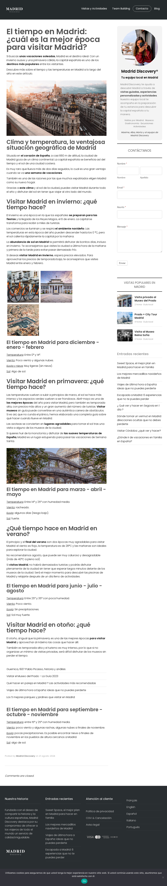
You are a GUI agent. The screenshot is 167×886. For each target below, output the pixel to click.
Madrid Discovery (25, 755)
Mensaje (122, 226)
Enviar (122, 263)
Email (120, 187)
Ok (84, 881)
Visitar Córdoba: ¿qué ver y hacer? (139, 431)
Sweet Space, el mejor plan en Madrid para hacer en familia (136, 365)
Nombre (122, 163)
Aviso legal (92, 825)
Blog (157, 8)
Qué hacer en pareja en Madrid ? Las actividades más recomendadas (51, 683)
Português (133, 827)
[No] (163, 877)
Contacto (142, 8)
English (131, 807)
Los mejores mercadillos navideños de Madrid (61, 826)
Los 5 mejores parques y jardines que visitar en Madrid (41, 697)
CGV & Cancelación (99, 818)
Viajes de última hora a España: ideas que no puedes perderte (46, 690)
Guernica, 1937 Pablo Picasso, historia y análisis (36, 669)
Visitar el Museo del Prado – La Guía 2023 (32, 676)
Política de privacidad (100, 811)
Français (132, 800)
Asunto (121, 207)
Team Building (121, 8)
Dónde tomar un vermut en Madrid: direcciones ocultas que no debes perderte (139, 420)
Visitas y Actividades (94, 8)
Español (132, 814)
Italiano (131, 820)
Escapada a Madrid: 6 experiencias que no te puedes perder (139, 397)
